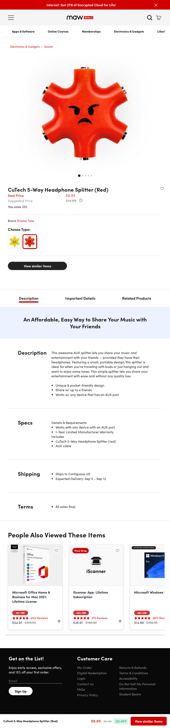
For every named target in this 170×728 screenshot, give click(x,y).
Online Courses (58, 31)
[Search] (150, 17)
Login (81, 678)
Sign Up (21, 691)
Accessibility (128, 678)
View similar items (37, 266)
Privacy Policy (87, 695)
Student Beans (130, 694)
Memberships (91, 31)
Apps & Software (23, 31)
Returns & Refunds (133, 667)
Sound (48, 46)
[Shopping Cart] (158, 18)
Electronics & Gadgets (129, 31)
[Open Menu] (12, 17)
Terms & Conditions (133, 673)
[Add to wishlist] (162, 188)
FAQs (81, 689)
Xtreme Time (25, 221)
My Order (84, 667)
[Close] (156, 5)
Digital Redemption (92, 673)
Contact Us (85, 684)
